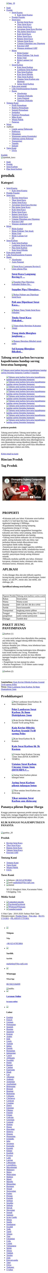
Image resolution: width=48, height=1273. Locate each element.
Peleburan (16, 131)
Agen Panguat (23, 98)
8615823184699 (13, 984)
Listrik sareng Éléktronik (22, 129)
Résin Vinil (22, 58)
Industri (15, 146)
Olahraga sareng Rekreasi (22, 138)
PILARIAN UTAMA (20, 918)
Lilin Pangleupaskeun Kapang (24, 89)
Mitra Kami (16, 117)
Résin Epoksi (22, 53)
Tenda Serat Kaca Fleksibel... (21, 319)
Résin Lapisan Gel (25, 60)
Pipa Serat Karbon (25, 72)
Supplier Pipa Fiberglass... (26, 289)
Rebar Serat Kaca (24, 36)
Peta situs (33, 916)
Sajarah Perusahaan (20, 110)
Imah (8, 8)
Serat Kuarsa (17, 12)
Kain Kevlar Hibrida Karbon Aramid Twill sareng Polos (24, 730)
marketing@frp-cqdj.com (23, 882)
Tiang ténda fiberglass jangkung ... (24, 334)
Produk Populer (18, 17)
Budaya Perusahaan (20, 108)
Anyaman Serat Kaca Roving (29, 29)
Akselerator (22, 93)
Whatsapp (21, 907)
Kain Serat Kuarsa (25, 15)
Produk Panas (21, 916)
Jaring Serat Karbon (25, 84)
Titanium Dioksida (25, 96)
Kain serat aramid (19, 86)
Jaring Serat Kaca (24, 27)
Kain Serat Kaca (24, 34)
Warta (8, 124)
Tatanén (15, 143)
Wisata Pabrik (17, 119)
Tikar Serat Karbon (25, 77)
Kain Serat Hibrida (25, 74)
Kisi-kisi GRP (23, 46)
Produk (9, 10)
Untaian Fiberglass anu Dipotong (31, 43)
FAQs (14, 150)
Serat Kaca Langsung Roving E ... (24, 275)
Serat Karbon (17, 65)
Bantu (14, 91)
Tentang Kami (12, 103)
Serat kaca (16, 20)
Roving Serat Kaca (25, 22)
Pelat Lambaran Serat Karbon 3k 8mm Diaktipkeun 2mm (24, 712)
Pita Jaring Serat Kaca (26, 31)
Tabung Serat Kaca (25, 41)
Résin (14, 50)
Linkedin (20, 902)
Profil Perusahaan (19, 105)
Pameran (15, 122)
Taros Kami (11, 148)
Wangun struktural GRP (27, 48)
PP (18, 62)
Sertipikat (16, 112)
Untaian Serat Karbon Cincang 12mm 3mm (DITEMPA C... (24, 767)
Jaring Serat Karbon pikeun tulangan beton (24, 784)
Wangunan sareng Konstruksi (24, 136)
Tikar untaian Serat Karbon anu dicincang (24, 799)
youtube (18, 909)
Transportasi (17, 141)
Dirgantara (16, 134)
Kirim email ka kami (9, 454)
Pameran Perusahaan (20, 115)
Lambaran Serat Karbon (27, 69)
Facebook (21, 904)
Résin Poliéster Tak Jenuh (28, 55)
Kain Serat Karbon (25, 67)
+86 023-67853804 (23, 880)
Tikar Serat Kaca (24, 24)
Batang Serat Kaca (25, 39)
